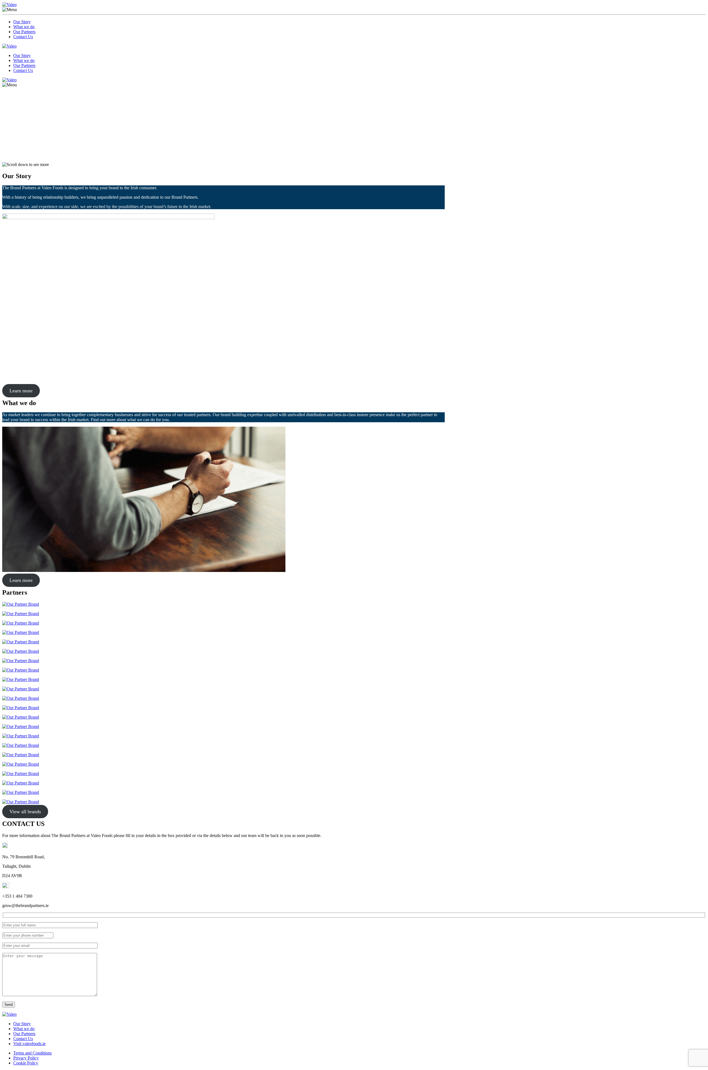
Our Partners (24, 31)
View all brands (25, 811)
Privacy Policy (26, 1058)
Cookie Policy (25, 1063)
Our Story (22, 21)
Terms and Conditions (32, 1053)
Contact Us (23, 36)
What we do (24, 26)
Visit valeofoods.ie (29, 1043)
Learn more (21, 390)
